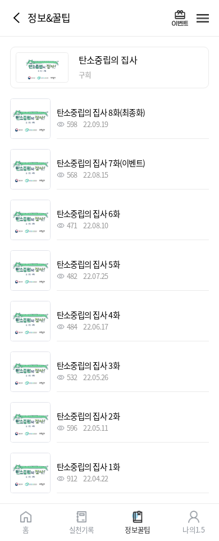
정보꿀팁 (137, 529)
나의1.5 (193, 529)
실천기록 (81, 529)
